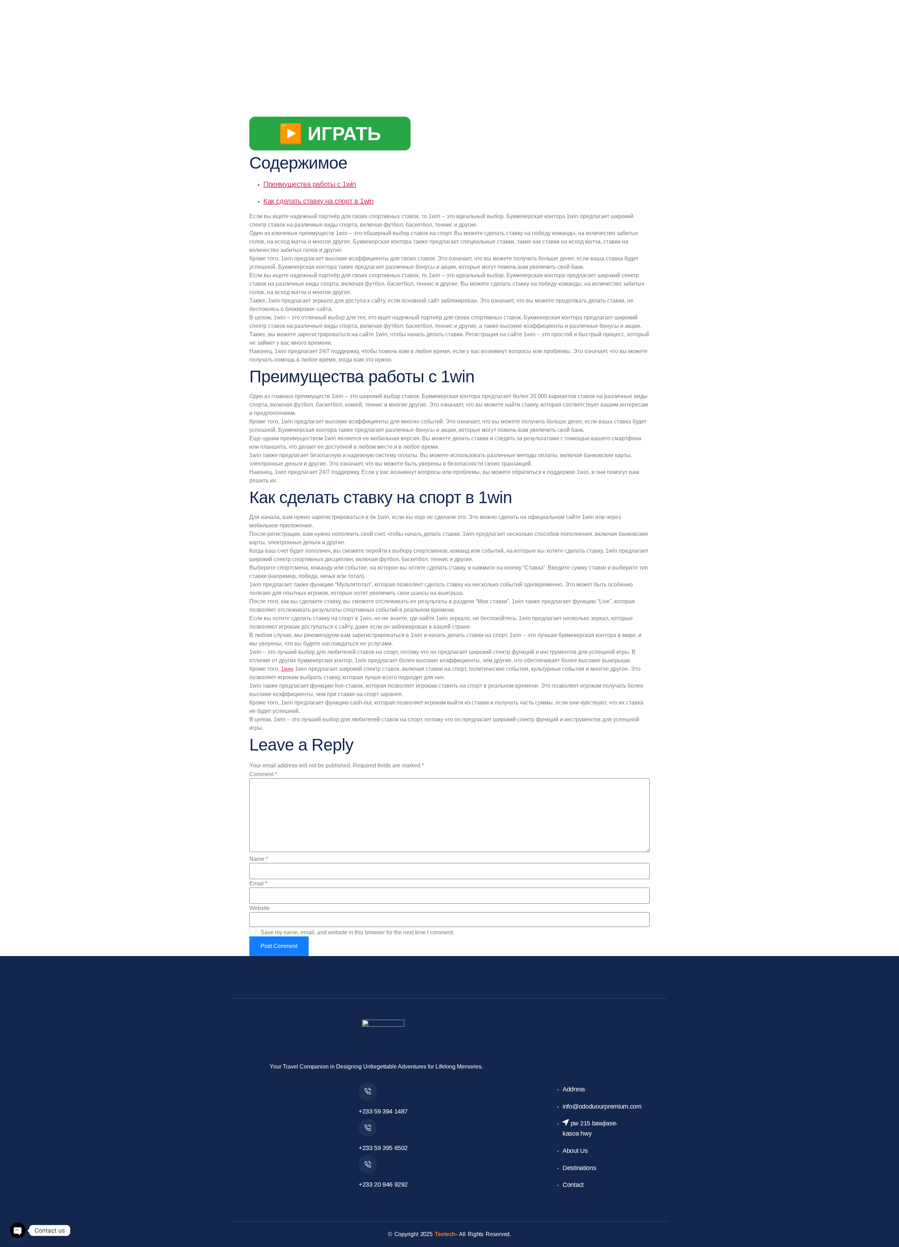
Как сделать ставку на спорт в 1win (318, 201)
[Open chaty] (18, 1230)
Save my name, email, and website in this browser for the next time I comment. (357, 932)
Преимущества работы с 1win (309, 184)
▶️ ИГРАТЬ (330, 133)
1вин (287, 669)
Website (259, 908)
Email (258, 883)
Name (258, 859)
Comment (263, 774)
